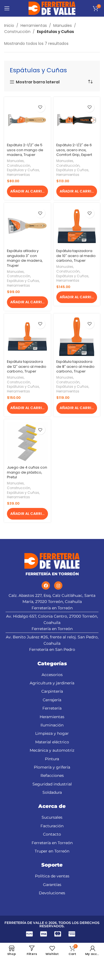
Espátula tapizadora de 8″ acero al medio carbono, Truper (75, 366)
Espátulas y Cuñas (23, 170)
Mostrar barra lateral (38, 82)
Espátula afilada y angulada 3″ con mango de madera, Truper (25, 258)
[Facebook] (46, 585)
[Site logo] (52, 8)
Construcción (17, 31)
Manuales (62, 25)
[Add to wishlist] (40, 107)
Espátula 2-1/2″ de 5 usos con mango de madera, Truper (25, 150)
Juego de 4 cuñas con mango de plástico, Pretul (27, 472)
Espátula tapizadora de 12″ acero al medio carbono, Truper (26, 366)
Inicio (9, 25)
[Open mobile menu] (6, 8)
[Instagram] (58, 585)
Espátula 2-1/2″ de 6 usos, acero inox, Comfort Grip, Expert (74, 150)
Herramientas (34, 25)
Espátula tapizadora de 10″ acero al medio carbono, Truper (76, 255)
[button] (27, 191)
